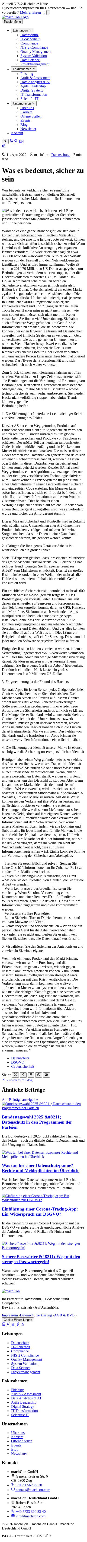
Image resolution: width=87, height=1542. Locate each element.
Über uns (27, 108)
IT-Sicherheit (29, 39)
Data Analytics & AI (35, 82)
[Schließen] (48, 12)
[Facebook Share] (23, 1074)
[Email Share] (46, 1074)
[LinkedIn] (4, 1325)
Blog (24, 125)
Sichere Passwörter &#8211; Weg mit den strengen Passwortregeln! (41, 1259)
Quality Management (35, 52)
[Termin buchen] (4, 146)
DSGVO (17, 1062)
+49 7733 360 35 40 (30, 1511)
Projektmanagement (34, 64)
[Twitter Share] (15, 1074)
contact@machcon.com (32, 1490)
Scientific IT (29, 99)
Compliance (29, 43)
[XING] (8, 1325)
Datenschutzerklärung (36, 1315)
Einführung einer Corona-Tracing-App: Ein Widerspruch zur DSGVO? (40, 1212)
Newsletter (28, 129)
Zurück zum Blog (19, 1080)
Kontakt (17, 133)
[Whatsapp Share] (38, 1074)
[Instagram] (13, 1325)
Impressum (10, 1315)
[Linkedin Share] (31, 1074)
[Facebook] (18, 1325)
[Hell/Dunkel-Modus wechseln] (5, 141)
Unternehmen (22, 103)
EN (21, 141)
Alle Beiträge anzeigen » (20, 1100)
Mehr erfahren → (33, 12)
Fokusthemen (22, 69)
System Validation (33, 56)
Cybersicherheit (22, 1066)
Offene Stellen (31, 116)
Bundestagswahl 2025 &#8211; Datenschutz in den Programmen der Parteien (37, 1122)
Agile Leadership (33, 86)
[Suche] (16, 141)
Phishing (26, 74)
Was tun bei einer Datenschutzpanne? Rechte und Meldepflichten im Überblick (40, 1168)
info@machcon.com (30, 1516)
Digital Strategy (31, 90)
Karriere (26, 112)
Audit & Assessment (35, 78)
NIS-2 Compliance (34, 47)
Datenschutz (29, 35)
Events (25, 120)
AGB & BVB (64, 1315)
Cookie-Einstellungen (18, 1320)
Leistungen (21, 30)
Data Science (30, 60)
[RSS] (22, 1325)
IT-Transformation (33, 94)
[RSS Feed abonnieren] (12, 141)
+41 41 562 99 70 (28, 1485)
